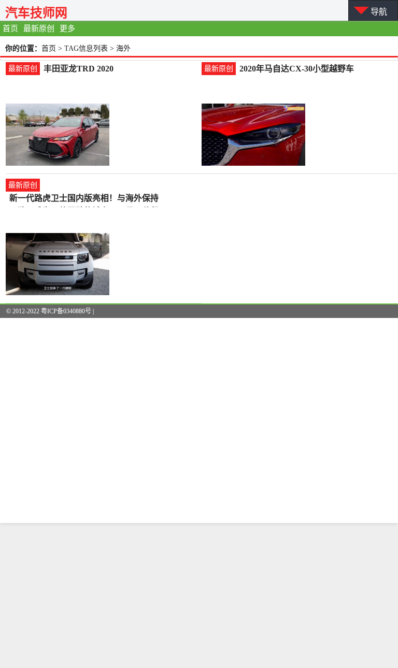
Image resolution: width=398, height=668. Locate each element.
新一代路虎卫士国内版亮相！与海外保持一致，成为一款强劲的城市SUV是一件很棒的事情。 (84, 199)
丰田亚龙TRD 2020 (78, 68)
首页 (10, 28)
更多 (67, 28)
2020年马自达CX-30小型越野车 (296, 68)
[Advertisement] (199, 595)
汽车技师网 (36, 13)
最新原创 (38, 28)
